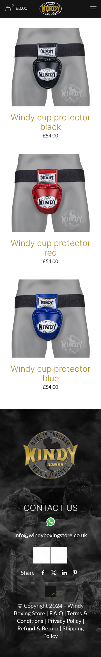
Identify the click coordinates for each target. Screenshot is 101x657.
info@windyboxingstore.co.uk (50, 535)
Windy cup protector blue (51, 373)
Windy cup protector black (51, 122)
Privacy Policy (65, 621)
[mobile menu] (93, 8)
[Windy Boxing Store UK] (50, 8)
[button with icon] (41, 555)
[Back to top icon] (50, 591)
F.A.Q (56, 613)
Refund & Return (37, 629)
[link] (50, 454)
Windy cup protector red (51, 248)
